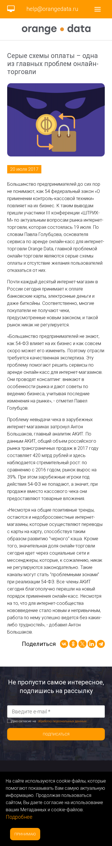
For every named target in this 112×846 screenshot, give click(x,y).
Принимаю (25, 834)
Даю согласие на (48, 721)
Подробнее (19, 817)
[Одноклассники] (73, 644)
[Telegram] (101, 644)
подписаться (56, 734)
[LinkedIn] (92, 644)
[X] (82, 644)
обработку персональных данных (62, 721)
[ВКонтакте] (64, 644)
